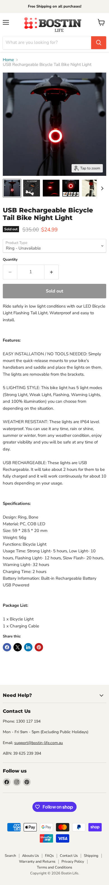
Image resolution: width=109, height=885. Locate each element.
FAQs (49, 855)
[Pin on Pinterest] (39, 647)
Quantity (10, 260)
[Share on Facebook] (7, 647)
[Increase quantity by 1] (51, 272)
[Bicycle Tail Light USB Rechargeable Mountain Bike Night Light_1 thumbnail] (32, 188)
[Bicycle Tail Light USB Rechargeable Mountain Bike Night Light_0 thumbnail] (12, 188)
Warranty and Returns (37, 861)
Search (10, 855)
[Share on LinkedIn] (28, 647)
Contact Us (69, 855)
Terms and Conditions (54, 867)
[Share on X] (17, 647)
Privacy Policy (72, 861)
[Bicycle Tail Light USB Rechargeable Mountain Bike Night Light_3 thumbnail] (71, 188)
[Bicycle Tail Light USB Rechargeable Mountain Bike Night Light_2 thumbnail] (51, 188)
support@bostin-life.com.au (38, 742)
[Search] (98, 42)
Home (8, 59)
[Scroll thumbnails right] (101, 188)
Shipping (91, 855)
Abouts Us (30, 855)
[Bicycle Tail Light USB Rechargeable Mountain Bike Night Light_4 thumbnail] (90, 188)
